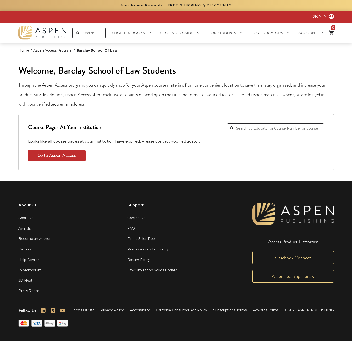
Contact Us (136, 218)
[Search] (78, 33)
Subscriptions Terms (230, 310)
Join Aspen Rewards (141, 5)
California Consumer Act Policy (181, 310)
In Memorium (30, 270)
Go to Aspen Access (56, 155)
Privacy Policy (112, 310)
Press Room (28, 291)
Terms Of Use (83, 310)
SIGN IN (320, 16)
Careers (24, 249)
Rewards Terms (265, 310)
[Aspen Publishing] (42, 33)
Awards (24, 228)
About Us (26, 218)
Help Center (28, 260)
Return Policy (138, 260)
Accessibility (140, 310)
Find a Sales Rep (141, 239)
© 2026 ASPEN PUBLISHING (309, 310)
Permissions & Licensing (147, 249)
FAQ (131, 228)
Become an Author (34, 239)
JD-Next (25, 280)
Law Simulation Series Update (152, 270)
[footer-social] (43, 310)
